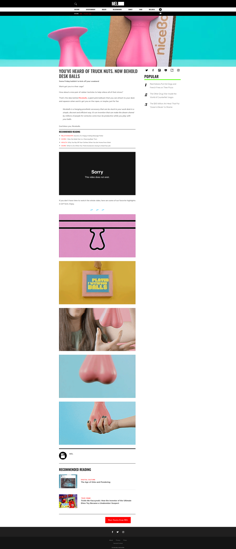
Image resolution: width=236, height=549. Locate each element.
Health (104, 9)
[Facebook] (153, 70)
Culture (76, 9)
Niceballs (83, 98)
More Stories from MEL (118, 520)
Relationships (117, 9)
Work (76, 14)
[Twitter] (147, 70)
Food (140, 9)
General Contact (118, 543)
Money (130, 9)
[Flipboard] (159, 70)
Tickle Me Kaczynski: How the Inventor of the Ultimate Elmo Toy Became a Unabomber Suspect (106, 502)
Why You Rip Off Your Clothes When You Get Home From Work (86, 142)
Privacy (118, 540)
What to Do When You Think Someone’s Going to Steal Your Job (85, 146)
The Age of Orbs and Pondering (95, 482)
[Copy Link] (172, 70)
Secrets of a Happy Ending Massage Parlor (82, 136)
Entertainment (90, 9)
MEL (81, 14)
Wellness (152, 9)
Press (125, 540)
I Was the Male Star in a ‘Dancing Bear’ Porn (79, 139)
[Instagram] (178, 70)
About (111, 540)
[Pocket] (166, 70)
